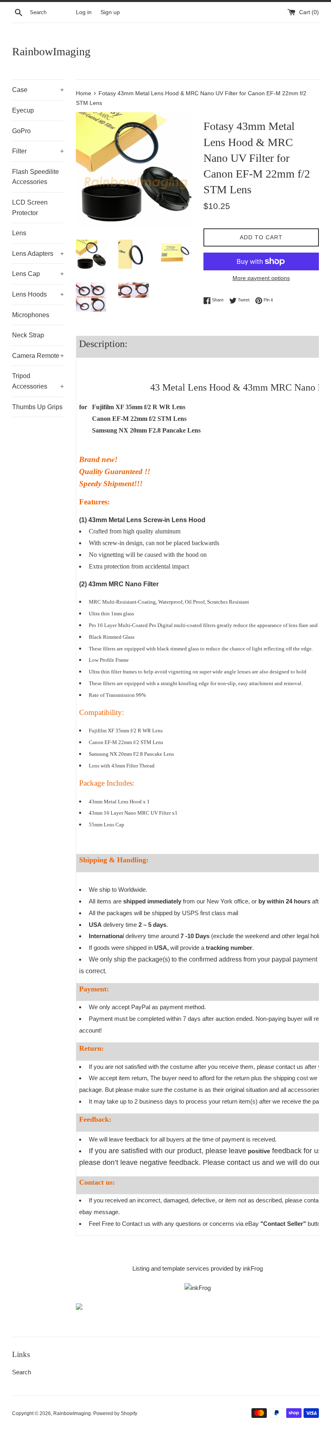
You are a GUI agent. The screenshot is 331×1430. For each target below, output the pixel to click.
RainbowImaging (51, 51)
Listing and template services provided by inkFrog (197, 1268)
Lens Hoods (38, 294)
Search (21, 1372)
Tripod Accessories (38, 381)
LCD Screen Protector (30, 207)
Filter (38, 151)
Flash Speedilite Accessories (35, 177)
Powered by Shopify (115, 1413)
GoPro (21, 131)
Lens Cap (38, 273)
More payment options (261, 278)
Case (38, 89)
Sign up (110, 12)
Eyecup (23, 110)
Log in (84, 12)
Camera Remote (38, 355)
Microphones (30, 315)
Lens (19, 233)
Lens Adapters (38, 253)
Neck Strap (28, 335)
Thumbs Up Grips (37, 406)
